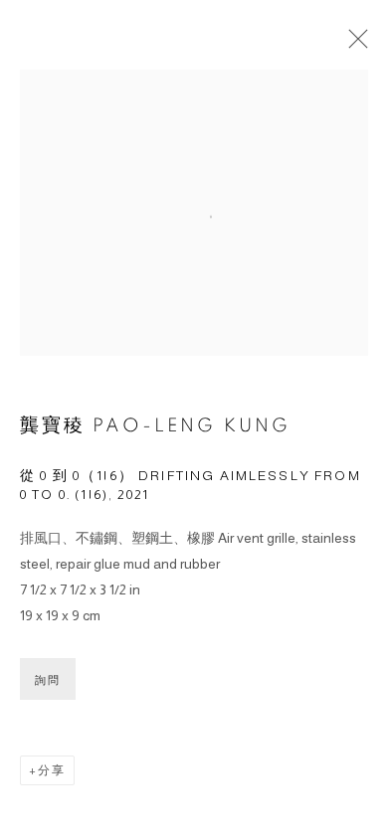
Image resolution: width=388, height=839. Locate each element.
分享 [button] (52, 770)
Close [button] (353, 45)
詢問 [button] (48, 680)
